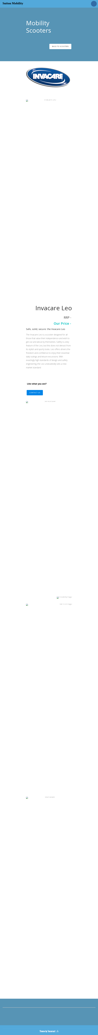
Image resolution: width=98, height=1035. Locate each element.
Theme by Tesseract (47, 1031)
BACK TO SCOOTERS (60, 46)
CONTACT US (34, 393)
